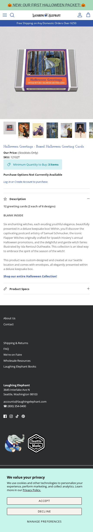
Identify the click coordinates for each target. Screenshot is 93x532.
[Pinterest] (23, 416)
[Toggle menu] (5, 15)
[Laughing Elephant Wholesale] (46, 15)
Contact (8, 324)
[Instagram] (11, 416)
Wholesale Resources (16, 361)
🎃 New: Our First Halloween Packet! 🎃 (46, 5)
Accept (44, 501)
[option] (46, 72)
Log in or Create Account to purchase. (25, 182)
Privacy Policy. (32, 490)
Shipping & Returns (15, 343)
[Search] (14, 15)
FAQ (6, 349)
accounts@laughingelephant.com (24, 401)
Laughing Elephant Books (19, 366)
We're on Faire (12, 355)
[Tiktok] (17, 416)
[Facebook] (5, 416)
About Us (9, 318)
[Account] (78, 15)
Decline (44, 511)
